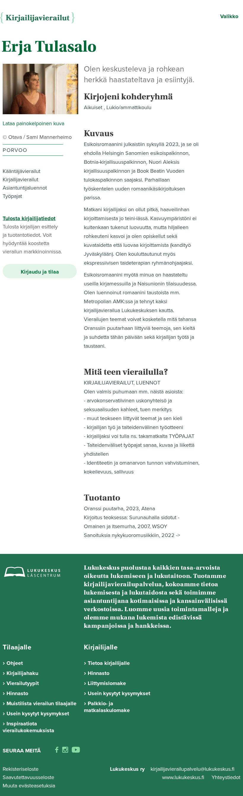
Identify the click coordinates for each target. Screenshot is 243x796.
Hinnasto (17, 693)
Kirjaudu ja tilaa (40, 271)
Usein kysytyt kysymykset (38, 713)
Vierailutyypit (23, 683)
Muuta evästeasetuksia (29, 785)
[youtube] (76, 751)
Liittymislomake (107, 683)
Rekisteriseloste (21, 769)
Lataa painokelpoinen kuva (33, 123)
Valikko (229, 16)
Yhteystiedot (226, 777)
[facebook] (57, 751)
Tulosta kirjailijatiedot (29, 218)
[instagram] (65, 751)
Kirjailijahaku (22, 673)
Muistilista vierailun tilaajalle (41, 703)
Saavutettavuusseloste (28, 777)
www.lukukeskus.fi (184, 777)
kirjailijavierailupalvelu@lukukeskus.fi (192, 769)
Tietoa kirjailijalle (109, 663)
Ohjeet (15, 663)
